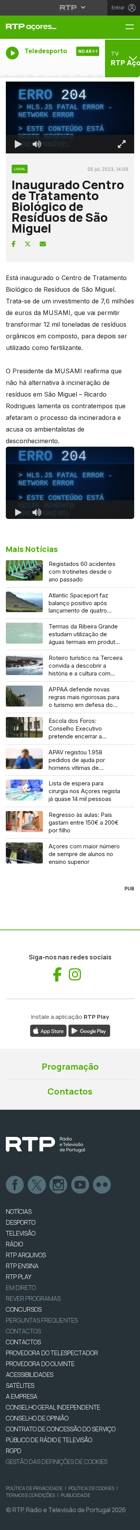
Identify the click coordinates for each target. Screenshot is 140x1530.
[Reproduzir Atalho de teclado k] (12, 1520)
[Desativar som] (31, 1520)
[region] (70, 765)
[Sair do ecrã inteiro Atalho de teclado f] (127, 1520)
